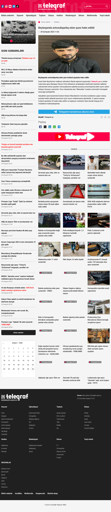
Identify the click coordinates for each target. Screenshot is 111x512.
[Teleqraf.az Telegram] (13, 6)
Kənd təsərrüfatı (34, 413)
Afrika (86, 413)
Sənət (31, 451)
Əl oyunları (60, 454)
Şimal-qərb (4, 472)
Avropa (86, 425)
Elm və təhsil (61, 416)
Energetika (32, 416)
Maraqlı (3, 451)
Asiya (86, 419)
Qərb (2, 481)
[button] (11, 41)
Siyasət (20, 15)
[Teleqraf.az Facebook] (2, 6)
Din (58, 428)
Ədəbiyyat (32, 448)
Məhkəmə (4, 445)
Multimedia (92, 15)
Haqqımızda (40, 493)
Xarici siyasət (5, 425)
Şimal (3, 475)
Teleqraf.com (96, 82)
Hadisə (60, 15)
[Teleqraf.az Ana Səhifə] (51, 6)
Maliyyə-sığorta (34, 419)
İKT (30, 422)
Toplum (42, 15)
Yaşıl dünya (60, 419)
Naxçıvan (4, 487)
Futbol (59, 457)
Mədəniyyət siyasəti (35, 445)
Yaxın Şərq (87, 422)
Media (59, 425)
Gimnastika (60, 448)
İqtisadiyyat (31, 15)
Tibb (58, 422)
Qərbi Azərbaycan (7, 419)
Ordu (3, 413)
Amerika (87, 416)
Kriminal (4, 448)
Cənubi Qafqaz (89, 428)
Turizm (31, 428)
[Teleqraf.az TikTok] (17, 6)
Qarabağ (4, 431)
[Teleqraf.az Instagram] (6, 6)
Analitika (4, 434)
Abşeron (4, 478)
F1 (57, 445)
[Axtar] (107, 6)
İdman (81, 15)
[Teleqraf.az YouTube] (10, 6)
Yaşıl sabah (105, 15)
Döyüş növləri (61, 451)
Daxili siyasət (5, 428)
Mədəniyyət (71, 15)
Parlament (4, 422)
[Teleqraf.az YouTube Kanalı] (74, 136)
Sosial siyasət (61, 413)
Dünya (51, 15)
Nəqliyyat (32, 425)
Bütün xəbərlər (7, 15)
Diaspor (4, 416)
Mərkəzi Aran (5, 469)
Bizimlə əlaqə (52, 493)
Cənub (3, 484)
